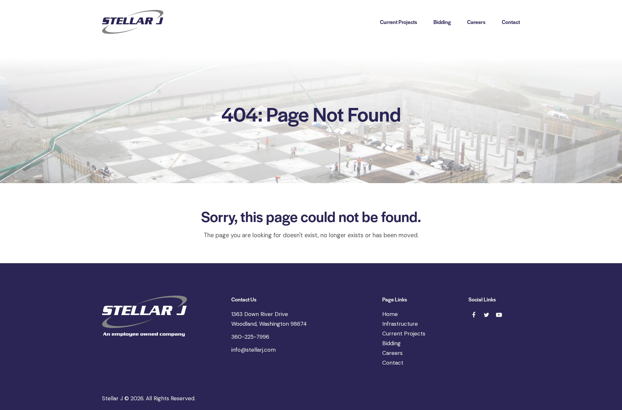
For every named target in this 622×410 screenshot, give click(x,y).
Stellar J (112, 398)
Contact (392, 362)
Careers (392, 353)
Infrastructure (400, 323)
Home (390, 314)
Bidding (391, 343)
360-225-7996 (250, 336)
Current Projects (403, 333)
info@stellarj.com (253, 349)
